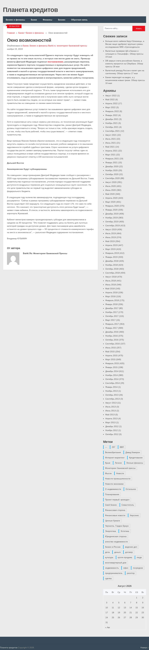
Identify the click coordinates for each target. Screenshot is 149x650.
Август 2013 (111, 403)
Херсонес (134, 515)
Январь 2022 (111, 115)
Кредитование (136, 457)
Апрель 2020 (111, 198)
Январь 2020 (111, 210)
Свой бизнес (111, 505)
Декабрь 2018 (111, 261)
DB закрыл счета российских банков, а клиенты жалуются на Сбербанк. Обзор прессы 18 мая (124, 64)
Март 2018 (110, 296)
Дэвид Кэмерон (132, 452)
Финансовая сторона (115, 510)
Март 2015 (110, 359)
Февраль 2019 (112, 253)
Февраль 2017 (112, 324)
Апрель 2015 (111, 355)
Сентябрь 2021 (112, 131)
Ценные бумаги (112, 520)
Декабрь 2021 (111, 119)
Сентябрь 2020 (112, 178)
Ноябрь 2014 (111, 375)
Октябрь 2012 (111, 434)
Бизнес (61, 19)
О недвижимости (113, 489)
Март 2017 (110, 320)
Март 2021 (110, 154)
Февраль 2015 (112, 363)
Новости (120, 473)
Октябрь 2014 (111, 379)
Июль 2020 (110, 186)
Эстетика (124, 531)
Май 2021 (110, 147)
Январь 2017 (111, 328)
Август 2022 (111, 95)
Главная (11, 33)
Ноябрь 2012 (111, 430)
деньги (117, 552)
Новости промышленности (117, 478)
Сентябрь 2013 (112, 399)
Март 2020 (110, 202)
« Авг (107, 627)
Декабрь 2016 (111, 332)
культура (109, 557)
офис (125, 568)
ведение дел (131, 547)
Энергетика (110, 531)
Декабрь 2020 (111, 166)
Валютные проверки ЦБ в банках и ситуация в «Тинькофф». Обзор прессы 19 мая (124, 54)
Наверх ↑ (144, 647)
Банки (34, 19)
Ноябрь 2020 (111, 170)
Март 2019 (110, 249)
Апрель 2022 (111, 103)
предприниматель (113, 573)
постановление (55, 62)
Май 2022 (110, 99)
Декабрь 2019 (111, 214)
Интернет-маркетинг (115, 457)
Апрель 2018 (111, 292)
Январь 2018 (111, 304)
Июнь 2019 (110, 237)
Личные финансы (134, 463)
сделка (108, 578)
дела (107, 552)
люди (139, 557)
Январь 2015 (111, 367)
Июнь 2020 (110, 190)
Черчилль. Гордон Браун (117, 526)
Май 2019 (110, 241)
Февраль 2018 (112, 300)
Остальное (131, 489)
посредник (138, 568)
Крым (107, 463)
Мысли (108, 473)
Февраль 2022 (112, 111)
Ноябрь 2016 (111, 336)
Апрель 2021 (111, 151)
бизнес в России (112, 547)
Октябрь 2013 (111, 395)
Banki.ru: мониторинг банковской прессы (67, 45)
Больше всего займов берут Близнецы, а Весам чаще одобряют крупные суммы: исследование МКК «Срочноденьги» (124, 44)
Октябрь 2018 (111, 269)
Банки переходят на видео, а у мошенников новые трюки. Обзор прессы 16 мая (125, 80)
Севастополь (127, 505)
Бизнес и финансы (15, 19)
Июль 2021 (110, 139)
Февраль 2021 (112, 158)
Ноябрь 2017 (111, 312)
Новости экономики (114, 484)
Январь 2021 (111, 162)
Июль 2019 (110, 233)
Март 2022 (110, 107)
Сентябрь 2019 (112, 225)
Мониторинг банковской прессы (120, 468)
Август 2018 (111, 277)
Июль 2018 (110, 280)
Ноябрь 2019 (111, 217)
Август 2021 (111, 135)
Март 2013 (110, 422)
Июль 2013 (110, 407)
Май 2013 (110, 414)
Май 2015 (110, 351)
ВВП (122, 447)
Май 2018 (110, 288)
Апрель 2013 (111, 418)
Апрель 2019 (111, 245)
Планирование (112, 494)
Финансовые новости (115, 515)
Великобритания (113, 452)
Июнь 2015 (110, 347)
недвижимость (112, 568)
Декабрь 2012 (111, 426)
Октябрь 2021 (111, 127)
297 (113, 447)
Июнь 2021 (110, 143)
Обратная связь (79, 19)
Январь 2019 (111, 257)
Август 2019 (111, 229)
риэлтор (131, 573)
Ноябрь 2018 (111, 265)
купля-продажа (125, 557)
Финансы (47, 19)
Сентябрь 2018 (112, 273)
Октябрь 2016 (111, 340)
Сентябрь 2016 (112, 344)
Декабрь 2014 (111, 371)
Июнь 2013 (110, 410)
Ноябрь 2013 (111, 391)
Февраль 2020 (112, 206)
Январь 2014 (111, 387)
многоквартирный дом (115, 562)
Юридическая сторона (115, 536)
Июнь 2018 (110, 284)
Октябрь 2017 (111, 316)
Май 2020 (110, 194)
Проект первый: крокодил (117, 499)
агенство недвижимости (116, 541)
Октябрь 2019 (111, 221)
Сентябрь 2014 (112, 383)
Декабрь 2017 (111, 308)
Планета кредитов (30, 9)
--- (106, 447)
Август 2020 (111, 182)
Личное (118, 463)
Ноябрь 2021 (111, 123)
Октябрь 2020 (111, 174)
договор (129, 552)
